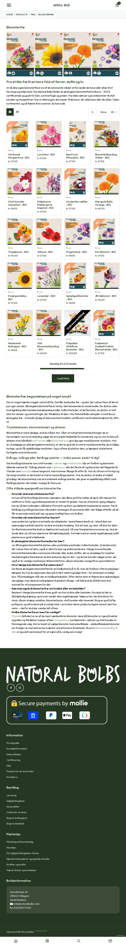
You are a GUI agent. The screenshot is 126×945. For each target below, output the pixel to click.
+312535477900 (21, 907)
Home (9, 14)
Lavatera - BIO (46, 154)
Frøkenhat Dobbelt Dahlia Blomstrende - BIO (106, 346)
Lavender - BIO (46, 296)
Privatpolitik (12, 743)
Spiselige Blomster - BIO (77, 297)
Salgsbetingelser (15, 800)
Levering (11, 795)
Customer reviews (16, 812)
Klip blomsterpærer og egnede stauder (28, 858)
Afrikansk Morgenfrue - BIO (19, 156)
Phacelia (16, 616)
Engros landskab (15, 823)
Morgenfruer (62, 620)
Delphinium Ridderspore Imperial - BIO (45, 204)
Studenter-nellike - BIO (76, 203)
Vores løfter (13, 806)
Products (21, 14)
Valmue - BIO (45, 252)
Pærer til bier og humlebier (21, 870)
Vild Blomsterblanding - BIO (48, 346)
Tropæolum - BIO (18, 252)
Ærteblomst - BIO (105, 296)
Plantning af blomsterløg (19, 841)
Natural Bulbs (13, 754)
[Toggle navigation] (8, 5)
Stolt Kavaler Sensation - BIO (17, 203)
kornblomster (74, 463)
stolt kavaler (39, 440)
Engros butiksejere (16, 817)
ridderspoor (58, 467)
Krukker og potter (16, 864)
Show (103, 112)
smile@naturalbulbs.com (26, 903)
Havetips (11, 847)
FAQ (8, 765)
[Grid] (10, 112)
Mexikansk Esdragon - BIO (17, 345)
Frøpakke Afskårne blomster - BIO (75, 346)
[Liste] (17, 112)
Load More (63, 378)
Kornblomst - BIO (105, 252)
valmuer (58, 463)
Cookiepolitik (40, 930)
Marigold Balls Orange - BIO (104, 203)
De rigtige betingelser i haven (22, 853)
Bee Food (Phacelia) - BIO (75, 156)
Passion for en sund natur (20, 771)
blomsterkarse (60, 440)
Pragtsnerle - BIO (76, 252)
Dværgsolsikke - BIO (18, 297)
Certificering (13, 759)
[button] (30, 125)
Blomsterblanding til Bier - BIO (106, 156)
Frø (33, 14)
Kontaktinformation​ (16, 748)
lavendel (26, 471)
